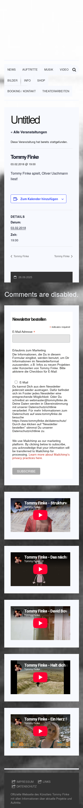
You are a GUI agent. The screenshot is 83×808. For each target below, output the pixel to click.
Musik (48, 69)
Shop (41, 80)
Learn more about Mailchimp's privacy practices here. (41, 456)
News (11, 69)
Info (27, 80)
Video (64, 69)
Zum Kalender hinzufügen (39, 199)
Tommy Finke (21, 256)
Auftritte (30, 69)
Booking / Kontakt (21, 91)
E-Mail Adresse (23, 332)
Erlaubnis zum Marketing (29, 350)
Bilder (12, 80)
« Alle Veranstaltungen (29, 131)
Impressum (25, 782)
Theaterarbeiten (55, 91)
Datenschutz (27, 786)
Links (47, 782)
